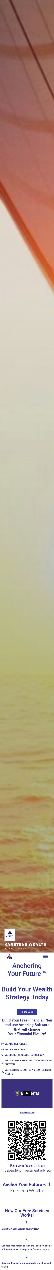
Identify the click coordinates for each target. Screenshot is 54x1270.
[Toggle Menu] (45, 956)
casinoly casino (44, 1245)
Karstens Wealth (25, 944)
